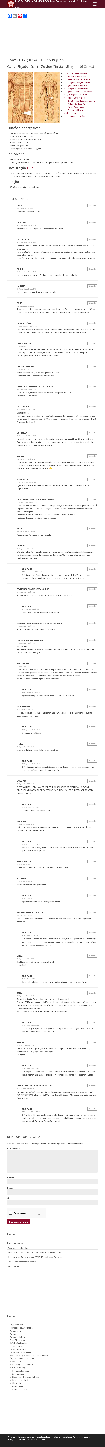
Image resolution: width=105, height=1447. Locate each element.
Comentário (13, 1148)
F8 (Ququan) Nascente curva (75, 94)
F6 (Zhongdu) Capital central (76, 88)
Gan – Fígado (17, 1386)
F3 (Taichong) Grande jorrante (76, 79)
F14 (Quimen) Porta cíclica (74, 116)
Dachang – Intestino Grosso (24, 1364)
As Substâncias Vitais (19, 1343)
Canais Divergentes (18, 1349)
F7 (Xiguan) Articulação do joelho (77, 91)
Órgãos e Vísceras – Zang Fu (22, 1358)
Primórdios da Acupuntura (21, 1327)
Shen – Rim (17, 1383)
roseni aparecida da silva (30, 912)
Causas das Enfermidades (21, 1352)
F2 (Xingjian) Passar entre (74, 76)
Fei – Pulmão (18, 1361)
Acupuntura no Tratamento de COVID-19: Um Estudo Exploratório (36, 1257)
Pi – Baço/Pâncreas (20, 1371)
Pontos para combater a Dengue (22, 1261)
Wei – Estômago (19, 1367)
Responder (92, 205)
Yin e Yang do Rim (17, 1337)
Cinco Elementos (17, 1340)
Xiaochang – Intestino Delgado (25, 1377)
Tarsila (20, 456)
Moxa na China (14, 1266)
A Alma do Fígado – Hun (18, 1248)
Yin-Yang (13, 1334)
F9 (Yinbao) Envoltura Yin (74, 97)
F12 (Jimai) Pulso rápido (74, 107)
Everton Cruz (24, 343)
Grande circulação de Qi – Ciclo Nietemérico (29, 1355)
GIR (30, 168)
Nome (10, 1177)
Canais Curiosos (16, 1346)
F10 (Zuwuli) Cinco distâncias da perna (79, 101)
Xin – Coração (18, 1374)
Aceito (12, 1444)
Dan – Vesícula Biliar (21, 1389)
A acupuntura (15, 1331)
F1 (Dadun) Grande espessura (75, 73)
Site (9, 1198)
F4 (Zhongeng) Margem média (76, 82)
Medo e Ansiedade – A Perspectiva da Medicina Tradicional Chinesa (36, 1252)
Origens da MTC (16, 1324)
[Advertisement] (52, 38)
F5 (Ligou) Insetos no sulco (75, 85)
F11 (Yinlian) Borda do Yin (74, 104)
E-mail (10, 1188)
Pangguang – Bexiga (21, 1380)
